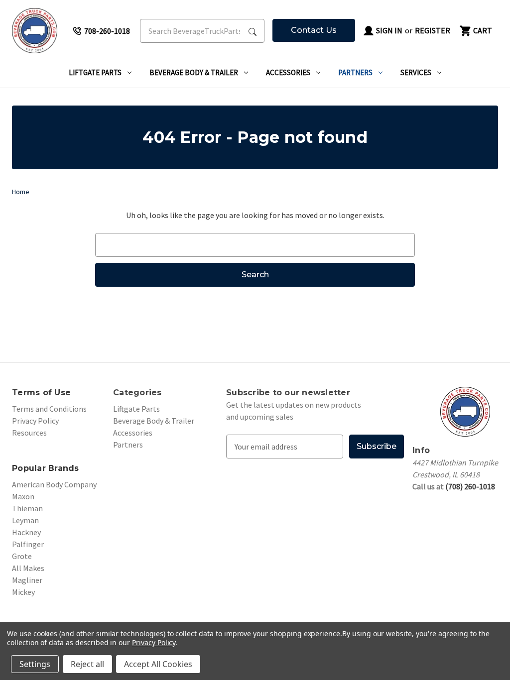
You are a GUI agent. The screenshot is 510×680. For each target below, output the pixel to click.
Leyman (25, 520)
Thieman (27, 508)
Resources (29, 433)
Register (432, 30)
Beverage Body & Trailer (193, 72)
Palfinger (28, 544)
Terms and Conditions (49, 409)
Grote (22, 556)
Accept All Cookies (158, 664)
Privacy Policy (35, 421)
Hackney (26, 532)
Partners (355, 72)
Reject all (87, 664)
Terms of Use (41, 392)
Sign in (388, 30)
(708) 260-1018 (470, 486)
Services (415, 72)
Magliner (27, 580)
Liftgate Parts (95, 72)
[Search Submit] (252, 31)
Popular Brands (45, 468)
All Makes (28, 568)
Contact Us (314, 30)
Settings (34, 664)
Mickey (23, 592)
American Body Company (54, 484)
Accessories (288, 72)
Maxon (23, 496)
